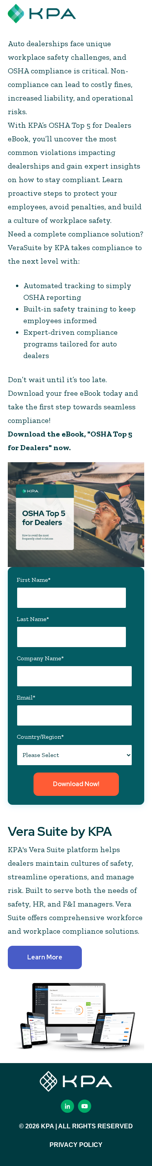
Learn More (44, 957)
